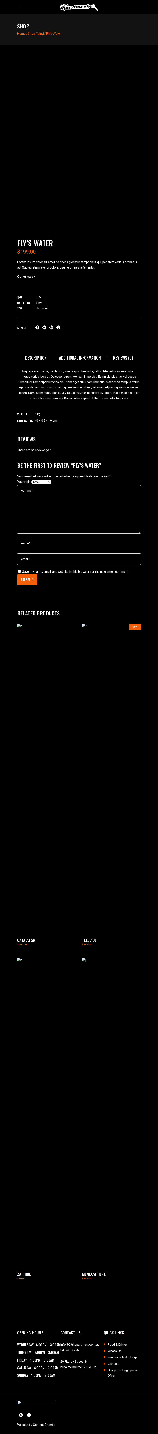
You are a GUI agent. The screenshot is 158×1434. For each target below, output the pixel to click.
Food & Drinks (117, 1344)
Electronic (42, 308)
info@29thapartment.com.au (79, 1344)
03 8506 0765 (69, 1350)
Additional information (80, 358)
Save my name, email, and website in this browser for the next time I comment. (75, 572)
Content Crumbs (44, 1425)
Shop (31, 33)
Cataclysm (26, 940)
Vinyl (40, 33)
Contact (113, 1364)
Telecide (89, 940)
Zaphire (24, 1274)
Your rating (24, 482)
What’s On (114, 1351)
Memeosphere (94, 1274)
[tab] (36, 358)
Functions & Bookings (122, 1357)
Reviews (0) (123, 358)
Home (21, 33)
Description (36, 358)
